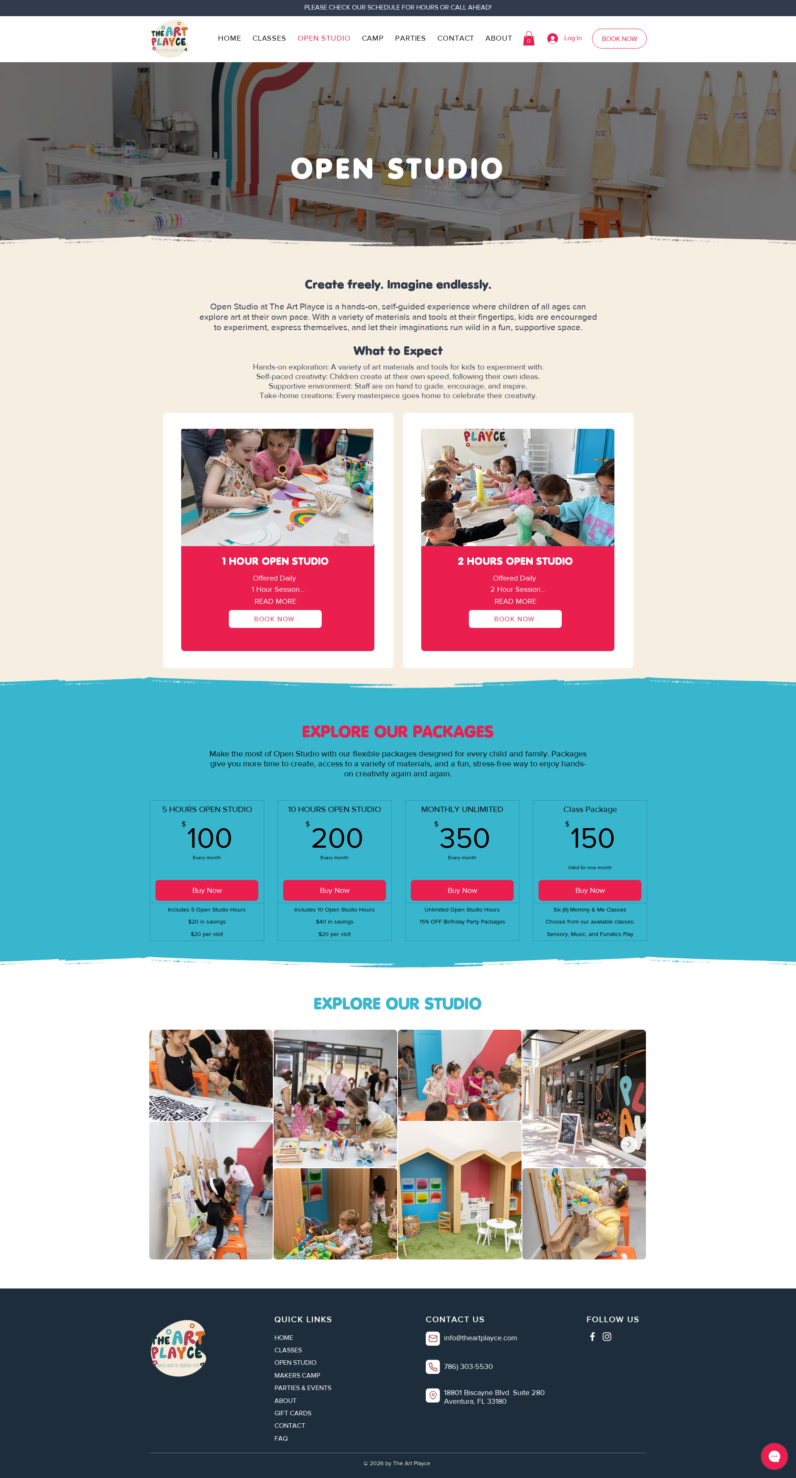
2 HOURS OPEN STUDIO (515, 561)
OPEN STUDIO (295, 1362)
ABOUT (285, 1400)
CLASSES (288, 1350)
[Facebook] (592, 1336)
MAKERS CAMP (297, 1375)
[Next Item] (629, 1144)
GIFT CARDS (292, 1413)
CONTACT (289, 1425)
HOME (283, 1337)
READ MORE (275, 601)
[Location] (433, 1395)
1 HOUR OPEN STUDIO (275, 561)
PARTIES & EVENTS (302, 1387)
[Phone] (433, 1367)
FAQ (281, 1438)
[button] (529, 38)
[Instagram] (607, 1336)
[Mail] (433, 1339)
